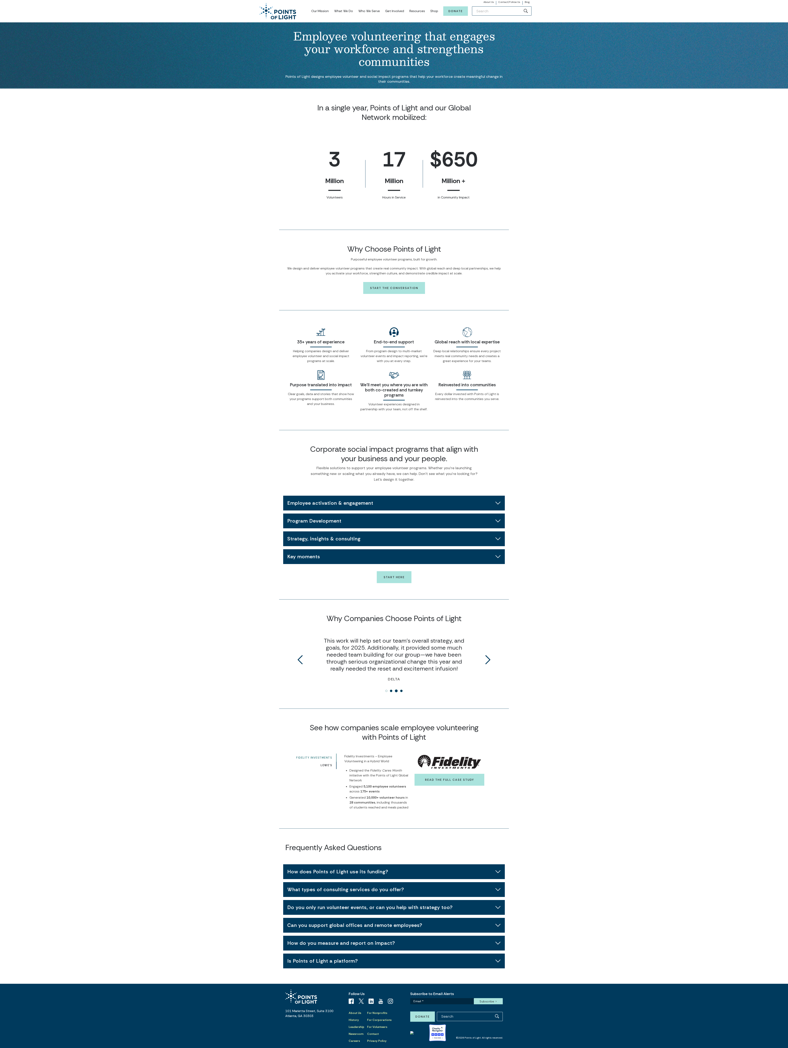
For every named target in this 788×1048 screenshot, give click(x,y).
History (354, 1020)
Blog (527, 2)
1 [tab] (386, 691)
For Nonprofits (377, 1013)
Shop (434, 11)
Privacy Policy (377, 1041)
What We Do (343, 11)
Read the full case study (449, 780)
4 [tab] (401, 691)
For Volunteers (377, 1027)
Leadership (356, 1027)
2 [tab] (391, 691)
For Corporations (379, 1020)
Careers (354, 1041)
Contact (373, 1034)
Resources (417, 11)
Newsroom (356, 1034)
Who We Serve (369, 11)
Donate (455, 11)
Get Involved (394, 11)
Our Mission (320, 11)
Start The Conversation (394, 288)
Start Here (394, 577)
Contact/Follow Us (509, 2)
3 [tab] (396, 690)
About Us (488, 2)
